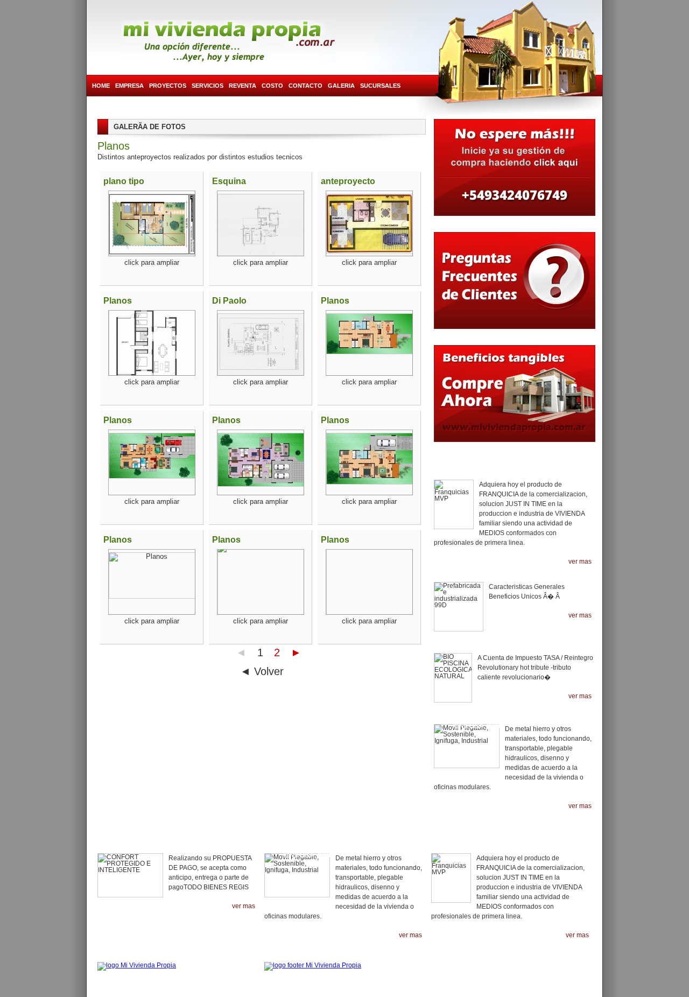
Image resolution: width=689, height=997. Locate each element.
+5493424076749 (559, 961)
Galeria (341, 85)
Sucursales (380, 85)
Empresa (129, 85)
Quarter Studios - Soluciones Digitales (347, 991)
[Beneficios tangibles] (514, 399)
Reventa (242, 85)
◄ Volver (262, 671)
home (101, 85)
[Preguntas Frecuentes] (514, 283)
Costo (272, 85)
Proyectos (167, 85)
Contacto (305, 85)
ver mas (580, 561)
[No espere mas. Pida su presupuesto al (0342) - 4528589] (514, 170)
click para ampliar (151, 262)
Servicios (207, 85)
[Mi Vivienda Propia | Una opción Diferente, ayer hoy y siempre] (228, 41)
